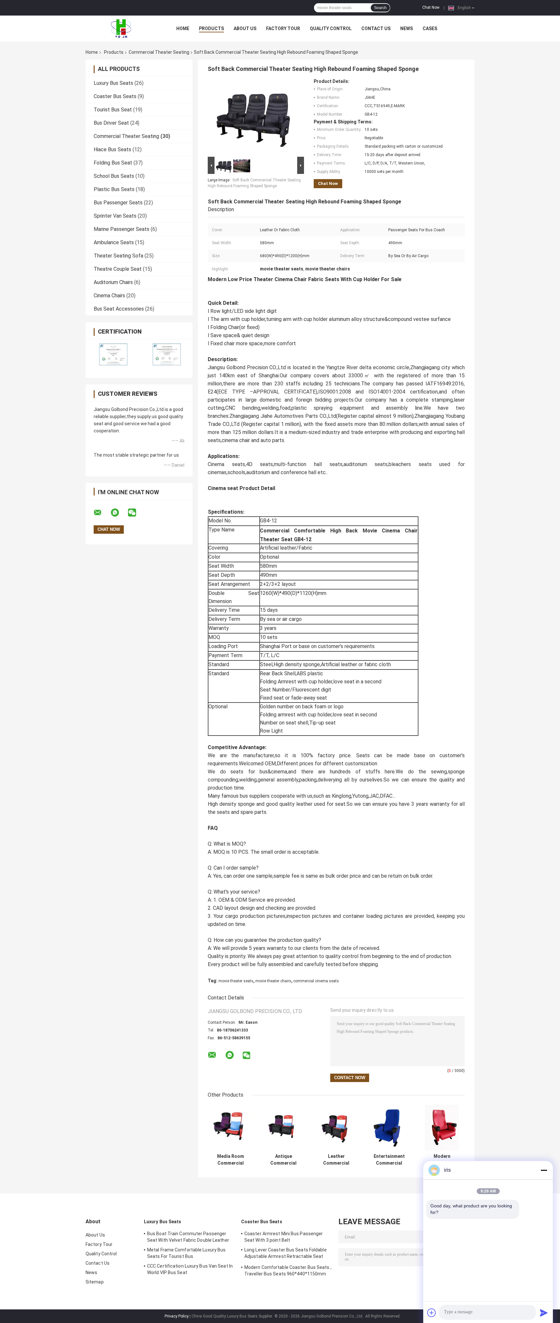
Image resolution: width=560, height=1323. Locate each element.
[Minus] (544, 1170)
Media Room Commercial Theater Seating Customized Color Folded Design (230, 1160)
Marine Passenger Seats (121, 229)
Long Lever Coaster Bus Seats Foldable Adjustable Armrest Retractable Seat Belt (285, 1254)
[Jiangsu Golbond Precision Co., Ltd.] (121, 28)
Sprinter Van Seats (115, 216)
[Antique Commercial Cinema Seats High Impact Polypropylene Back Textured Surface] (283, 1127)
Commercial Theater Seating (159, 52)
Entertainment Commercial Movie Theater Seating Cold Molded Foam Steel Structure (389, 1160)
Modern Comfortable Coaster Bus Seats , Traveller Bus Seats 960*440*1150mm (288, 1270)
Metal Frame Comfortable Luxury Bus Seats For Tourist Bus (186, 1253)
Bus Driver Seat (111, 123)
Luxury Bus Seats (113, 83)
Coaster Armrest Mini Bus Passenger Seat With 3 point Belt (283, 1237)
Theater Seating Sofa (118, 256)
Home (182, 28)
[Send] (544, 1313)
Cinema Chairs (109, 295)
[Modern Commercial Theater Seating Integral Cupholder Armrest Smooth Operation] (442, 1127)
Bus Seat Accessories (119, 309)
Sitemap (95, 1281)
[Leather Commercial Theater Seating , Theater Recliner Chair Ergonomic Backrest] (336, 1127)
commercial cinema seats (316, 981)
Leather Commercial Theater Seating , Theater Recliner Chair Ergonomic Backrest (336, 1160)
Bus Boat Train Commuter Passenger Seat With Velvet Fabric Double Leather (188, 1237)
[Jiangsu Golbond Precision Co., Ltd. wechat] (136, 513)
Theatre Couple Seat (118, 269)
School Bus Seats (114, 176)
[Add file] (431, 1313)
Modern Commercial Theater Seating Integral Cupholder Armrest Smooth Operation (442, 1160)
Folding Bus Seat (113, 163)
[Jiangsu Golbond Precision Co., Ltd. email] (102, 513)
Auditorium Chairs (113, 282)
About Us (245, 28)
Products (211, 28)
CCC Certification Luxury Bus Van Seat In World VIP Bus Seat (190, 1269)
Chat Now (430, 7)
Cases (430, 28)
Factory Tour (283, 28)
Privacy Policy (177, 1316)
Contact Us (376, 28)
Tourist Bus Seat (113, 110)
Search (380, 8)
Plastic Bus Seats (114, 189)
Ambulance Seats (114, 242)
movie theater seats (235, 981)
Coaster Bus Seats (115, 96)
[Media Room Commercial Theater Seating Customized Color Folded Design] (230, 1127)
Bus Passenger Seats (118, 203)
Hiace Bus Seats (112, 149)
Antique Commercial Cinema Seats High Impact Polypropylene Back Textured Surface (283, 1160)
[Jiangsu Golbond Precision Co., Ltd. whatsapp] (119, 513)
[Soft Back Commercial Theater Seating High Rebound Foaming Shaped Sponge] (253, 117)
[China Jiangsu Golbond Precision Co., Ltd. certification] (112, 354)
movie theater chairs (273, 981)
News (406, 28)
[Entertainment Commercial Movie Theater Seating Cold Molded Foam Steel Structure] (389, 1127)
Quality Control (331, 28)
